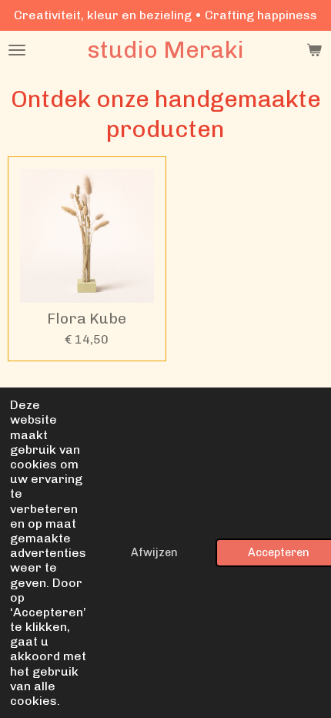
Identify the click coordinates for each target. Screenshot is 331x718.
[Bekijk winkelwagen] (314, 50)
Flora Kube (86, 318)
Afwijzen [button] (154, 552)
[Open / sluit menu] (17, 50)
